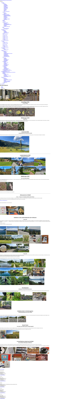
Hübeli (3, 34)
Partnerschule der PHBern (7, 56)
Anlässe (3, 27)
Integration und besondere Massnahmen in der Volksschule (9, 72)
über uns (5, 12)
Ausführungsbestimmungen (7, 26)
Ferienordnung (5, 17)
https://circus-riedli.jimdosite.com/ (3, 200)
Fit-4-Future (5, 18)
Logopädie (5, 74)
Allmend (3, 33)
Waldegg (3, 45)
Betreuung (2, 77)
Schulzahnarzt (5, 9)
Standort (5, 51)
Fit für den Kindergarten (6, 28)
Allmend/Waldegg (4, 61)
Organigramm (5, 13)
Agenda (5, 21)
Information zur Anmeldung (7, 81)
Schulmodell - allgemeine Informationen (8, 53)
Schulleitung (5, 6)
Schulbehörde (5, 4)
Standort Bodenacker (6, 40)
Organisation (2, 2)
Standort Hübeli (5, 35)
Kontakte (4, 3)
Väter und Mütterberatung (6, 11)
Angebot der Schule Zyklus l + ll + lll (6, 69)
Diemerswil (4, 46)
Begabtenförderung (6, 76)
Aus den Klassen (6, 54)
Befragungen (5, 16)
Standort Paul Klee (6, 37)
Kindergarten (2, 29)
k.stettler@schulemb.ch (2, 398)
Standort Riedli (5, 44)
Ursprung (4, 38)
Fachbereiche (4, 73)
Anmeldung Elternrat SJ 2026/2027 (7, 24)
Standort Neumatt (6, 36)
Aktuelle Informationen (6, 32)
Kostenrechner (5, 82)
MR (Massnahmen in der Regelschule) (5, 71)
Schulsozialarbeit (6, 7)
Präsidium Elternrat (6, 22)
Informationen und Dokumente (6, 14)
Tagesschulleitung (6, 8)
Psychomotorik (5, 75)
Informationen (5, 23)
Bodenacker (4, 39)
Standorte (2, 50)
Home (2, 86)
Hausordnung (5, 19)
